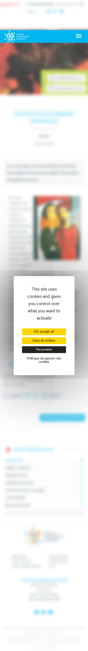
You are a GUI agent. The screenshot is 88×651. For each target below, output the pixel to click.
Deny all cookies (43, 340)
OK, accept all (44, 332)
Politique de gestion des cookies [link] (44, 360)
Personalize (44, 349)
